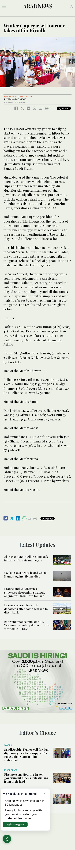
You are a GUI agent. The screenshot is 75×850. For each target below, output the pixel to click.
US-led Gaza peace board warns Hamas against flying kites (25, 574)
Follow (65, 108)
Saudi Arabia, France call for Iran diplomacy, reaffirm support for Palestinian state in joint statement (26, 754)
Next (70, 62)
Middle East (10, 770)
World (8, 745)
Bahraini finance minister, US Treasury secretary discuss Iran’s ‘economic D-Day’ (27, 625)
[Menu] (4, 6)
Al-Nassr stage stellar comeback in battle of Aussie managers (26, 558)
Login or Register (15, 824)
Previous (4, 62)
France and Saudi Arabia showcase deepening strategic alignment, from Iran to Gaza (24, 592)
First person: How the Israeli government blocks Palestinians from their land (26, 777)
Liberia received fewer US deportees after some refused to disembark (26, 608)
